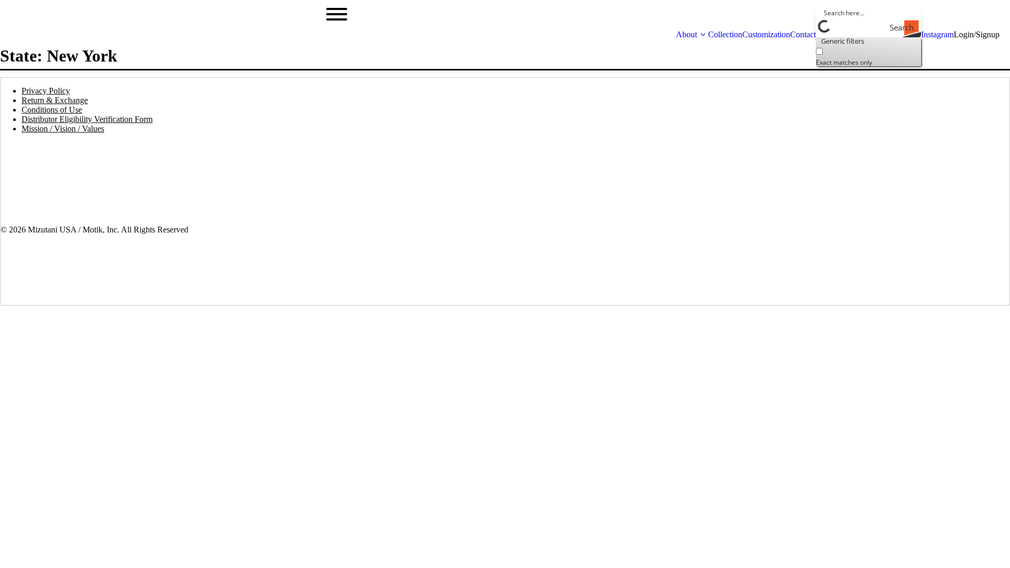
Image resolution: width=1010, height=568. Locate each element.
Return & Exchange (55, 100)
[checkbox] (868, 55)
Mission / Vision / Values (63, 128)
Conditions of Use (52, 109)
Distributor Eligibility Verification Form (87, 119)
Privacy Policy (46, 90)
